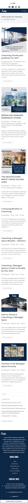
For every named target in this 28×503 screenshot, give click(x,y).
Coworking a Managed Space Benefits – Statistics (13, 239)
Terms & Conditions (15, 471)
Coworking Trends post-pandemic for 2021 (12, 56)
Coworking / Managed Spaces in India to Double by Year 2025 (13, 268)
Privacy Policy (14, 468)
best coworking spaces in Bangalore (12, 123)
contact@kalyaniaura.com (15, 492)
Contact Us (15, 473)
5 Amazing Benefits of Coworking (9, 416)
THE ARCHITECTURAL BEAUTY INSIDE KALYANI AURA (12, 179)
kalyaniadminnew (7, 61)
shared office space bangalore (15, 65)
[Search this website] (14, 394)
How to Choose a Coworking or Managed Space (12, 317)
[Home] (1, 19)
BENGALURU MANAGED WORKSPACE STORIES (12, 116)
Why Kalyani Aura (14, 466)
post (23, 215)
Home (14, 461)
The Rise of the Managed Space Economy (13, 365)
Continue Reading (8, 81)
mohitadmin (6, 121)
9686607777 (15, 496)
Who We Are (15, 464)
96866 (15, 3)
